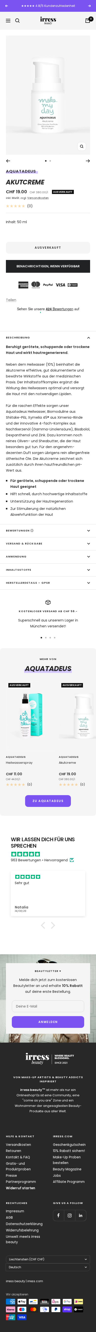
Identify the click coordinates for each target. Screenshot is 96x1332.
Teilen (11, 299)
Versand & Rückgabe (24, 543)
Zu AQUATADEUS (48, 801)
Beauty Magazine (67, 1169)
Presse (11, 1175)
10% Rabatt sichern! (69, 1151)
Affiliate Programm (69, 1181)
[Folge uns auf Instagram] (69, 1215)
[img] (50, 854)
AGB (9, 1217)
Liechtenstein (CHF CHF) (26, 1259)
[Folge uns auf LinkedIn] (80, 1215)
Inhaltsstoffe (18, 570)
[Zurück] (8, 161)
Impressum (15, 1211)
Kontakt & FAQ (18, 1157)
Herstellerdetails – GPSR (28, 583)
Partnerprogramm (21, 1181)
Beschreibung (18, 337)
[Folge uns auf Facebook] (58, 1215)
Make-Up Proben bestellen (67, 1160)
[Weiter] (88, 161)
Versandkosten (38, 198)
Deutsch (15, 1267)
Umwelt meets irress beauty (23, 1239)
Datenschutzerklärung (24, 1224)
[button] (44, 925)
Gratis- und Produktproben (18, 1166)
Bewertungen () (20, 530)
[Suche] (17, 20)
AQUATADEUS (21, 171)
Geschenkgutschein (69, 1144)
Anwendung (16, 556)
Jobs (57, 1175)
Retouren (13, 1151)
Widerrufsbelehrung (22, 1230)
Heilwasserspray (19, 763)
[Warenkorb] (87, 20)
